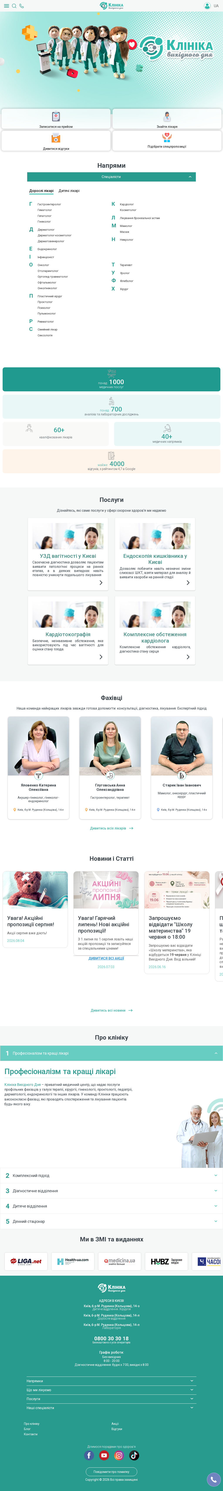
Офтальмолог (47, 282)
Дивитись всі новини (108, 1010)
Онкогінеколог (47, 288)
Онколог (43, 265)
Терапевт (126, 265)
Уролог (125, 273)
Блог (27, 1429)
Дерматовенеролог (51, 241)
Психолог (44, 307)
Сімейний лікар (47, 329)
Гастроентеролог (49, 204)
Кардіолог (127, 204)
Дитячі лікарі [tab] (69, 191)
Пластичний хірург (50, 296)
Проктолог (45, 302)
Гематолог (45, 210)
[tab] (111, 1053)
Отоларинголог (48, 271)
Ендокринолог (47, 249)
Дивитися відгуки (56, 148)
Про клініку (31, 1423)
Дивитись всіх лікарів (108, 828)
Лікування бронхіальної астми (140, 218)
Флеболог (126, 281)
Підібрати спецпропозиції (167, 146)
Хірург (124, 289)
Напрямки (35, 1381)
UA (216, 5)
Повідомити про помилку (111, 1472)
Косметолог (128, 210)
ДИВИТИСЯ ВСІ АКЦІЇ (106, 958)
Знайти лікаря (167, 126)
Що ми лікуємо (39, 1390)
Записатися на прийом (56, 126)
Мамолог (126, 226)
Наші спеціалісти (40, 1408)
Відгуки (117, 1429)
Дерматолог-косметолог (54, 235)
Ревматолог (46, 321)
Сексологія (45, 335)
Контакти (30, 1434)
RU (216, 12)
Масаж (124, 231)
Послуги (33, 1399)
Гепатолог (44, 216)
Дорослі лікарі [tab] (41, 191)
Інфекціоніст (46, 257)
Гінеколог (44, 221)
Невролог (126, 239)
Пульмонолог (47, 313)
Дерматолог (46, 229)
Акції (115, 1423)
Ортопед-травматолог (53, 276)
